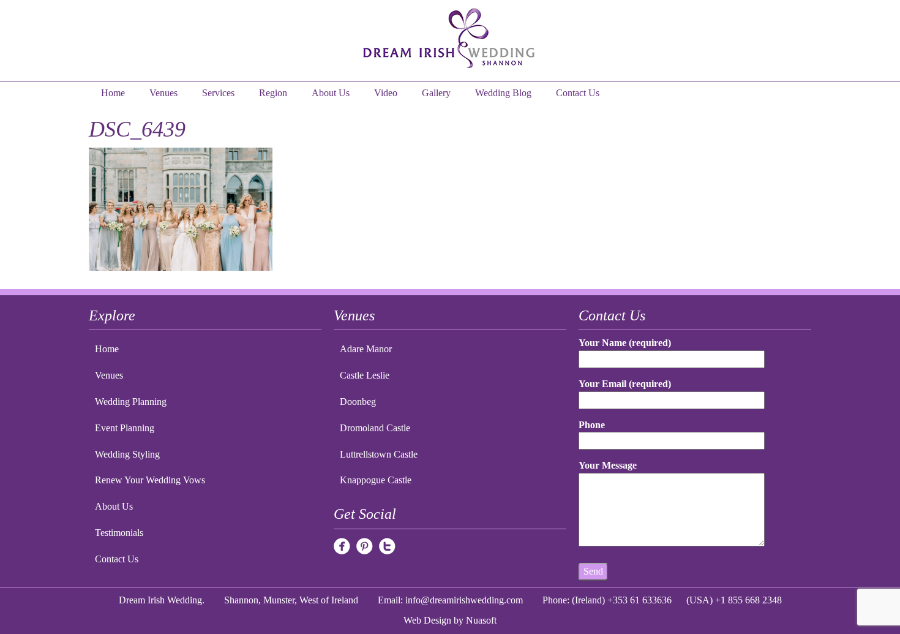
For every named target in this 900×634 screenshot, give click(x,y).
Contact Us (577, 93)
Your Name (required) (625, 343)
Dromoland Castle (375, 428)
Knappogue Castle (375, 480)
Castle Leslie (364, 375)
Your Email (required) (625, 384)
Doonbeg (358, 401)
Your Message (608, 465)
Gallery (436, 93)
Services (218, 93)
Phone (592, 425)
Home (113, 93)
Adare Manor (366, 349)
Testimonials (119, 532)
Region (273, 93)
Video (385, 93)
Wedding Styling (127, 454)
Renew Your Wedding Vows (150, 480)
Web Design (427, 620)
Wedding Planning (131, 401)
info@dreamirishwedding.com (464, 600)
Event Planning (124, 428)
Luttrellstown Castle (379, 454)
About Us (331, 93)
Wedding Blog (503, 93)
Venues (163, 93)
